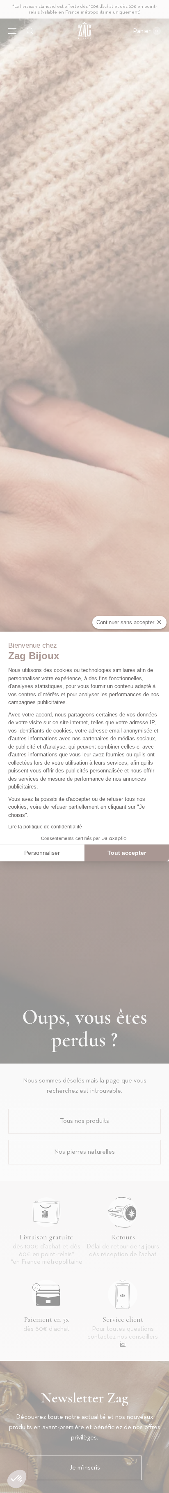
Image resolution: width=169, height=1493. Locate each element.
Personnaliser (42, 852)
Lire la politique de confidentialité (45, 827)
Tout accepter (126, 852)
